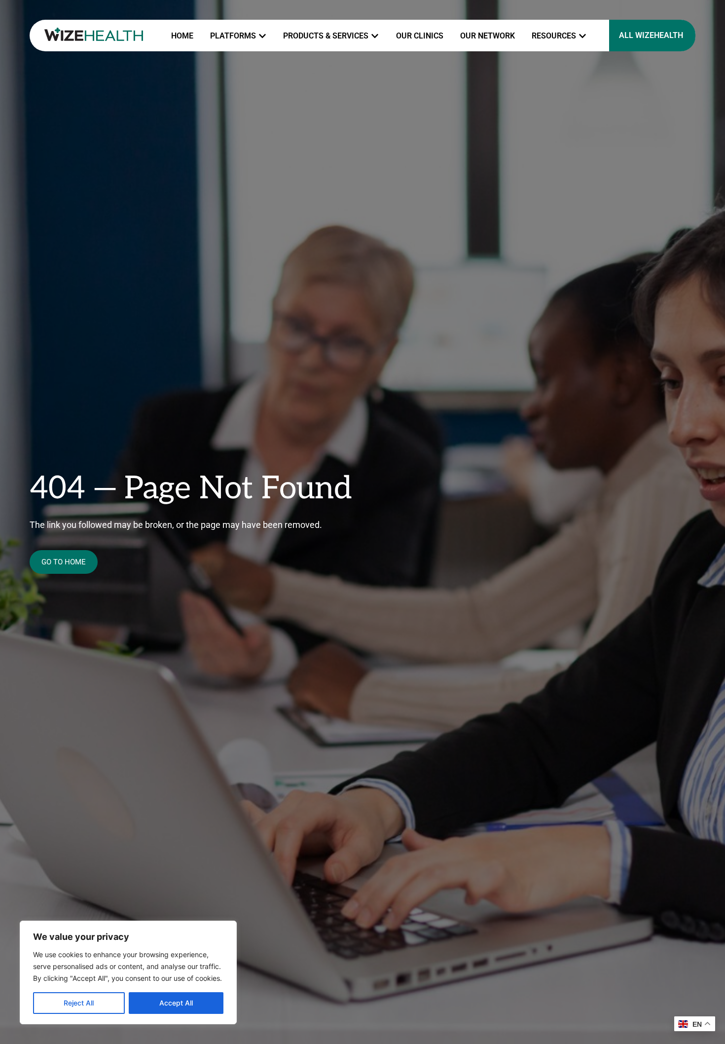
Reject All (79, 1003)
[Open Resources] (582, 36)
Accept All (176, 1003)
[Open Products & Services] (375, 36)
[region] (128, 972)
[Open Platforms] (262, 36)
